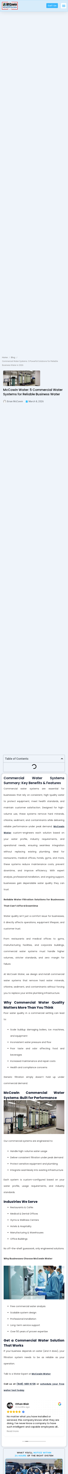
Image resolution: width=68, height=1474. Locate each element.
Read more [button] (13, 1431)
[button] (63, 5)
